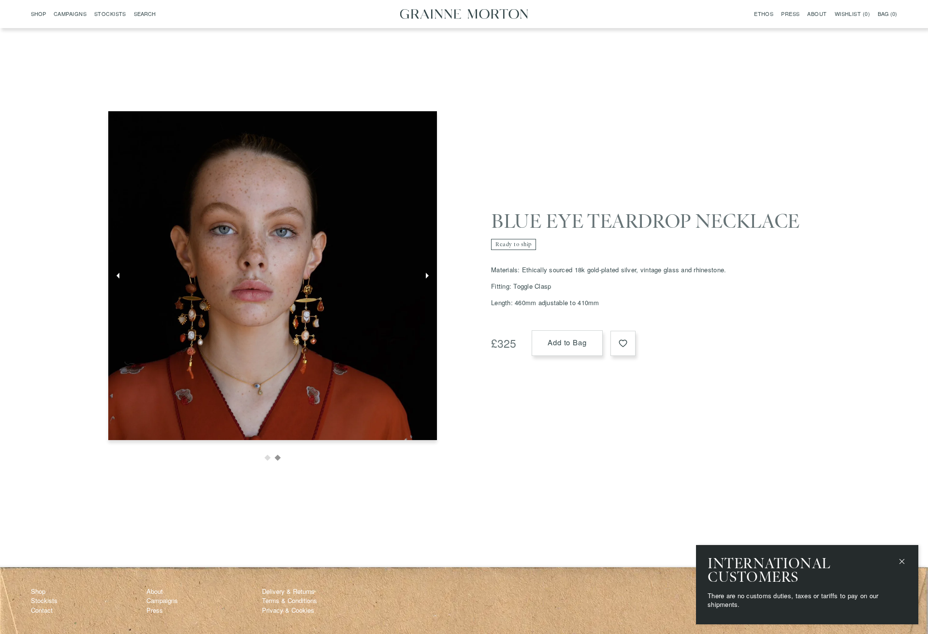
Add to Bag (567, 342)
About (816, 14)
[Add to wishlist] (623, 343)
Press (790, 14)
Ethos (763, 14)
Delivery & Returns (288, 591)
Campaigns (70, 14)
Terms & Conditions (289, 600)
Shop (38, 591)
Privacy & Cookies (288, 610)
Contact (42, 610)
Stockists (110, 14)
